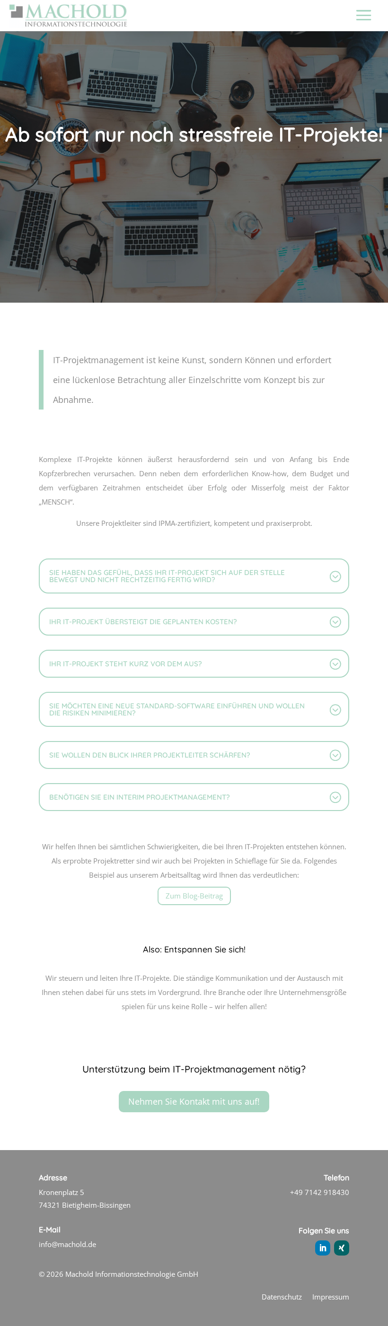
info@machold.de (67, 1244)
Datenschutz (282, 1297)
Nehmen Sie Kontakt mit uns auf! (194, 1101)
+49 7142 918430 (319, 1192)
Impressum (330, 1297)
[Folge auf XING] (341, 1248)
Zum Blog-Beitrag (194, 895)
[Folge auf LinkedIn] (322, 1248)
